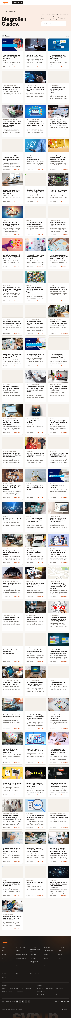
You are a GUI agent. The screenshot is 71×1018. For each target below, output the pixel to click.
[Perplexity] (20, 1001)
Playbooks (4, 962)
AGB (9, 1009)
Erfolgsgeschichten (48, 950)
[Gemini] (26, 1001)
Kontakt (59, 950)
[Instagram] (65, 1001)
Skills (3, 958)
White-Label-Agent (34, 973)
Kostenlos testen (17, 2)
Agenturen (4, 988)
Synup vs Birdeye (49, 988)
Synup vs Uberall (59, 988)
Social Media (19, 962)
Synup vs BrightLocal (41, 991)
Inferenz (4, 969)
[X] (59, 1001)
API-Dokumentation (48, 966)
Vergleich (46, 954)
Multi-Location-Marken (7, 991)
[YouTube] (68, 1001)
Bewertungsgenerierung (21, 958)
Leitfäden (46, 958)
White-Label (33, 958)
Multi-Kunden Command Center (35, 950)
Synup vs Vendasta (41, 994)
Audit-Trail (4, 977)
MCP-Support (33, 970)
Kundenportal (33, 954)
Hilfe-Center (47, 962)
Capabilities (4, 966)
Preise (59, 958)
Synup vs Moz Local (52, 994)
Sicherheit (60, 954)
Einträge (18, 950)
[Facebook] (62, 1001)
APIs (31, 966)
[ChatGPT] (17, 1001)
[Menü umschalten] (25, 2)
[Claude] (23, 1001)
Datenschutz (4, 1009)
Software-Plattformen (13, 988)
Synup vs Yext (40, 988)
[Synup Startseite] (6, 2)
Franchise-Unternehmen (26, 988)
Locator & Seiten (20, 969)
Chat (3, 950)
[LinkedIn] (56, 1001)
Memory (4, 954)
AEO (17, 973)
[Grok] (29, 1001)
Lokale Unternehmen (18, 991)
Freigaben (4, 973)
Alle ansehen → (62, 994)
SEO (17, 966)
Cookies (13, 1009)
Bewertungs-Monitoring (21, 954)
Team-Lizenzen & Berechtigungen (34, 962)
